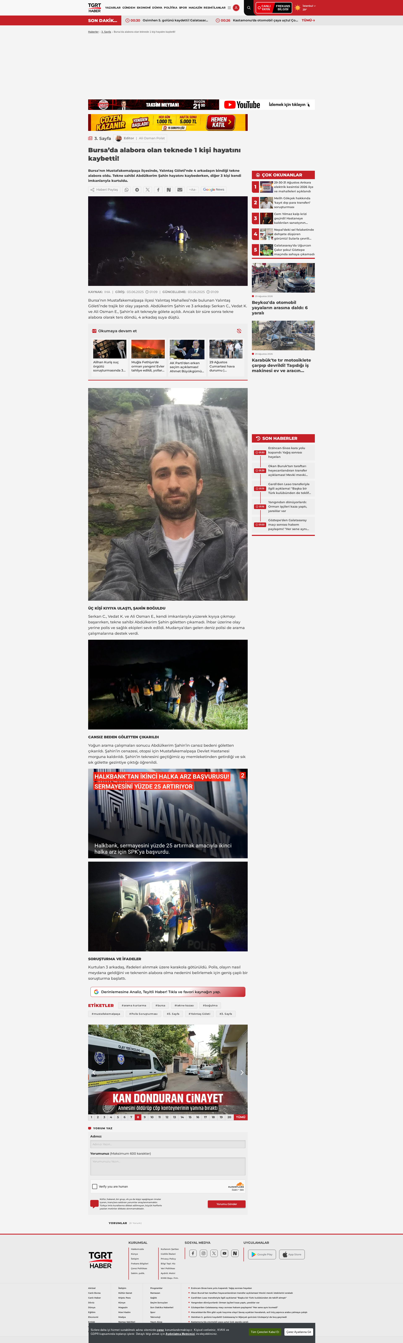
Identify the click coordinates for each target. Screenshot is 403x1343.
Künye (134, 1254)
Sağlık (153, 1297)
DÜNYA (157, 7)
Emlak (91, 1322)
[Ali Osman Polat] (118, 138)
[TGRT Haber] (94, 7)
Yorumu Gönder (227, 1204)
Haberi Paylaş (107, 189)
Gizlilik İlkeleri (168, 1254)
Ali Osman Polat (152, 138)
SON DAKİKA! (103, 20)
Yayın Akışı (156, 1322)
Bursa (93, 300)
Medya (122, 1317)
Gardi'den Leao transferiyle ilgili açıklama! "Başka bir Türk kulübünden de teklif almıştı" (289, 488)
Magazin (123, 1307)
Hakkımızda (137, 1249)
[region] (202, 1333)
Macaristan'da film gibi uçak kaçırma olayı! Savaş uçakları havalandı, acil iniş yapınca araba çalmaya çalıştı (249, 1312)
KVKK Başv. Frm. (169, 1278)
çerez (160, 1329)
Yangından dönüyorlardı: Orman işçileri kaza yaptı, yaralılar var (287, 506)
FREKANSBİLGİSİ (283, 7)
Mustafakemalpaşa (125, 300)
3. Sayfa (106, 31)
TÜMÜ (307, 20)
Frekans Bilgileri (139, 1263)
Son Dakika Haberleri (161, 1307)
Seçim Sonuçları (159, 1302)
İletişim (135, 1258)
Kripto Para (124, 1297)
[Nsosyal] (169, 190)
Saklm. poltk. (138, 1273)
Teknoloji (155, 1317)
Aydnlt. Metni (168, 1273)
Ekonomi (93, 1317)
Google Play (264, 1254)
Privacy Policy (168, 1258)
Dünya (91, 1307)
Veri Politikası (168, 1268)
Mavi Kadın (124, 1312)
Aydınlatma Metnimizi (180, 1333)
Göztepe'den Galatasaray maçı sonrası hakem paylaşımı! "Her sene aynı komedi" (287, 524)
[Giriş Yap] (236, 7)
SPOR (183, 7)
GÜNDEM (128, 7)
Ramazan (155, 1293)
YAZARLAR (112, 7)
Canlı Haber (94, 1297)
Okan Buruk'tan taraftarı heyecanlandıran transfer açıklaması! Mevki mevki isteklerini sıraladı (287, 470)
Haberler (93, 31)
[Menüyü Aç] (229, 8)
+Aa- (192, 189)
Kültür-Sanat (125, 1293)
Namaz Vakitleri (126, 1322)
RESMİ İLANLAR (214, 7)
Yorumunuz (120, 1153)
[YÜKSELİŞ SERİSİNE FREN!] (168, 1069)
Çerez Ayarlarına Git (299, 1332)
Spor (152, 1312)
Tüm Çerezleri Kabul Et (265, 1332)
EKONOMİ (144, 7)
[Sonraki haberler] (239, 331)
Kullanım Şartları (170, 1249)
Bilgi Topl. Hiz (168, 1263)
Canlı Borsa (94, 1293)
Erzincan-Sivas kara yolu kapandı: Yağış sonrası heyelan (286, 452)
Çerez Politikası (139, 1268)
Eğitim (91, 1312)
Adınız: (96, 1136)
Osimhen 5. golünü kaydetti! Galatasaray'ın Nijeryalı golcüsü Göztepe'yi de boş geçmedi (239, 1317)
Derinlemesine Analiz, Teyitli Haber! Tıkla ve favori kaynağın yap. (161, 992)
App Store (294, 1254)
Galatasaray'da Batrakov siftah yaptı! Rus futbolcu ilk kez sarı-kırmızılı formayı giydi (266, 20)
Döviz (91, 1302)
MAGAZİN (195, 7)
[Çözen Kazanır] (168, 122)
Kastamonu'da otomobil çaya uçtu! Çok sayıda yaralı (176, 20)
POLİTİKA (170, 7)
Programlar (156, 1288)
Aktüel (92, 1288)
